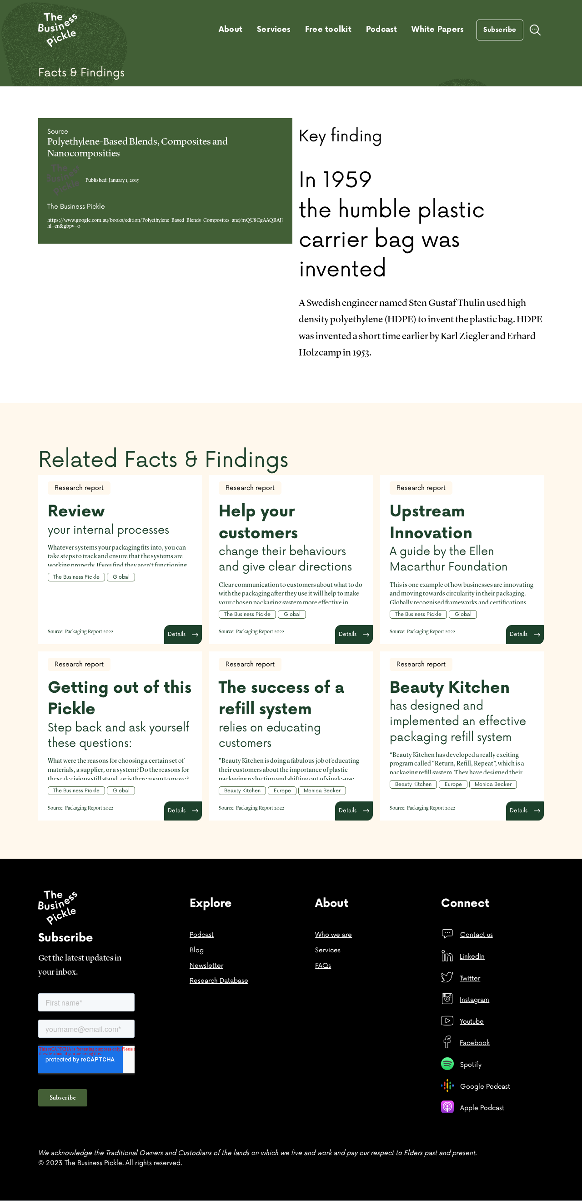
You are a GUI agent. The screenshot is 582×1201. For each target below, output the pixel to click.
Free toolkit (328, 29)
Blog (197, 950)
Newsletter (206, 966)
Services (274, 29)
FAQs (323, 966)
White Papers (437, 29)
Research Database (219, 981)
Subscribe (500, 30)
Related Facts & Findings (163, 460)
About (230, 29)
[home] (57, 30)
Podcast (381, 29)
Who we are (333, 935)
